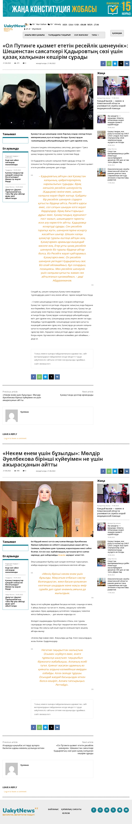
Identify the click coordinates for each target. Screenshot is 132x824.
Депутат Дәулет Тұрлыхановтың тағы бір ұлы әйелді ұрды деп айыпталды (15, 193)
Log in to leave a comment (15, 438)
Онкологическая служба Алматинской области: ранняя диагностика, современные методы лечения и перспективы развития (118, 174)
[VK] (126, 63)
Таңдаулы (8, 170)
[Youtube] (126, 810)
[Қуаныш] (11, 416)
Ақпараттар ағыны (103, 98)
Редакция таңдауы (11, 156)
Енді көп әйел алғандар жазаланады (12, 162)
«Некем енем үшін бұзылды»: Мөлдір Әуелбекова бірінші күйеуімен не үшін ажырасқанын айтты (22, 397)
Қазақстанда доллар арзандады (76, 394)
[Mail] (106, 810)
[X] (120, 63)
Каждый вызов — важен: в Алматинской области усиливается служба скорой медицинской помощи (111, 104)
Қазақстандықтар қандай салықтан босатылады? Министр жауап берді (14, 177)
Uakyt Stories (9, 187)
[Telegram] (115, 63)
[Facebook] (103, 63)
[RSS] (113, 810)
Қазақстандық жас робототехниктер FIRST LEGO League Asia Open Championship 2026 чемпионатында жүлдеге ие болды (118, 136)
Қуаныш (24, 411)
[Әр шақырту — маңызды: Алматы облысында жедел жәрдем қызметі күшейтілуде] (101, 119)
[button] (26, 24)
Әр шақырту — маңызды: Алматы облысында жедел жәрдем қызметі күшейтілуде (116, 120)
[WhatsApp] (109, 63)
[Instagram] (100, 810)
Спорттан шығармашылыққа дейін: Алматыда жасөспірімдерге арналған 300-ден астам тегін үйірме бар (118, 156)
